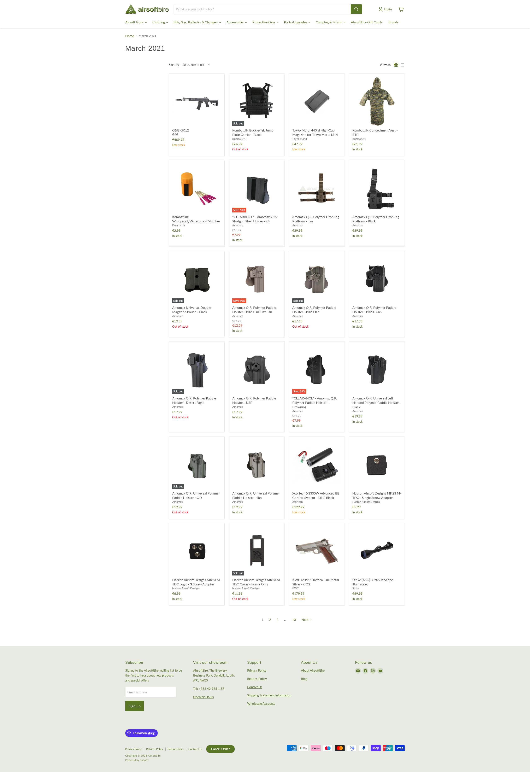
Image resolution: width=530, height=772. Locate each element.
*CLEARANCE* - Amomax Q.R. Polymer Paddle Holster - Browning (314, 402)
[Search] (356, 9)
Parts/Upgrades (296, 22)
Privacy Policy (256, 670)
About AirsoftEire (313, 670)
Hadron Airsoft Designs (366, 501)
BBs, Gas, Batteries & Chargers (196, 22)
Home (129, 36)
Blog (304, 678)
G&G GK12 (180, 130)
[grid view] (396, 65)
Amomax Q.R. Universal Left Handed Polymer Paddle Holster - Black (376, 402)
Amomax (237, 225)
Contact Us (254, 687)
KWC (295, 588)
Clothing (159, 22)
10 (294, 619)
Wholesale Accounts (261, 703)
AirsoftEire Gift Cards (366, 22)
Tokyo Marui (299, 138)
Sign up (135, 706)
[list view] (402, 65)
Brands (393, 22)
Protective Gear (264, 22)
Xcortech (297, 501)
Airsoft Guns (135, 22)
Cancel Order (220, 749)
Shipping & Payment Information (269, 695)
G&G (175, 134)
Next (305, 619)
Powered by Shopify (137, 760)
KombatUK (239, 138)
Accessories (235, 22)
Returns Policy (257, 678)
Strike (355, 588)
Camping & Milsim (329, 22)
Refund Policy (176, 749)
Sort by (174, 64)
